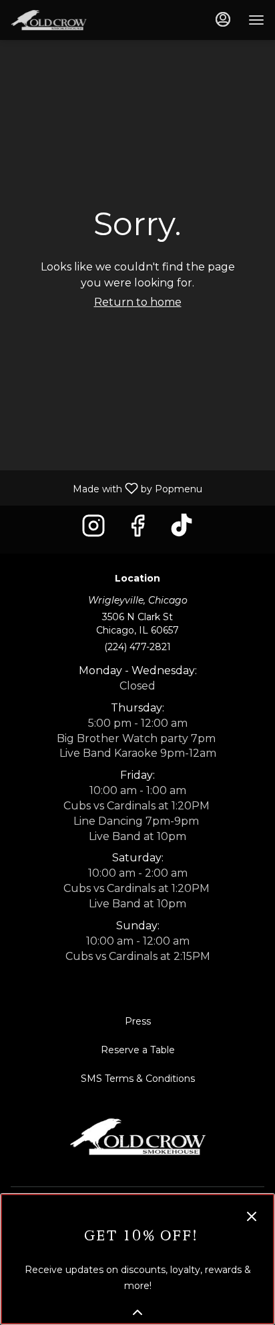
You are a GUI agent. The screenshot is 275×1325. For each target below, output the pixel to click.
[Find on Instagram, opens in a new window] (93, 529)
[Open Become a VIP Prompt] (137, 1312)
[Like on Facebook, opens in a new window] (137, 529)
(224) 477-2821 (137, 647)
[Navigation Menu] (256, 20)
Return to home (138, 302)
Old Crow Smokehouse (137, 1136)
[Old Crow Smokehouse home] (71, 20)
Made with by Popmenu (106, 487)
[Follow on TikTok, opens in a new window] (182, 529)
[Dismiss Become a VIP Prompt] (252, 1216)
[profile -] (223, 19)
